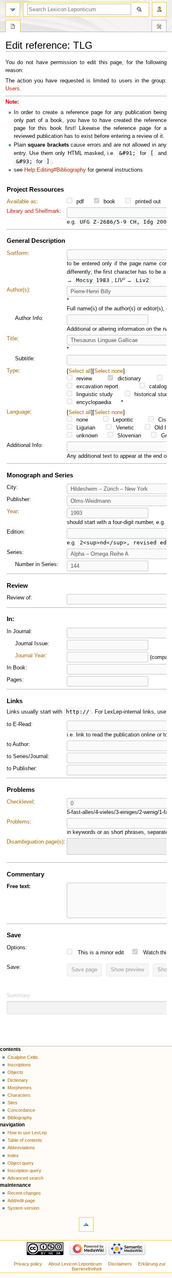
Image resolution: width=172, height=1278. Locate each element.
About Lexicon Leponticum (75, 1263)
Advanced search (25, 1178)
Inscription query (24, 1170)
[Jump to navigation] (12, 9)
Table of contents (25, 1140)
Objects (15, 1072)
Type (12, 371)
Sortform (17, 253)
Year (12, 511)
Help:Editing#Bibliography (55, 170)
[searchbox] (75, 845)
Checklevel (20, 802)
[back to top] (86, 1224)
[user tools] (159, 9)
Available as (21, 202)
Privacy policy (28, 1263)
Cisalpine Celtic (23, 1057)
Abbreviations (21, 1147)
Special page (13, 27)
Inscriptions (19, 1064)
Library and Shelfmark (33, 211)
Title (12, 339)
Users (12, 89)
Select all (79, 371)
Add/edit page (21, 1200)
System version (23, 1208)
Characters (19, 1095)
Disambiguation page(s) (35, 842)
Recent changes (24, 1193)
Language (18, 412)
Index (13, 1155)
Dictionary (18, 1080)
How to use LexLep (27, 1132)
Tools (159, 27)
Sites (13, 1102)
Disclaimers (120, 1263)
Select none (108, 371)
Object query (21, 1163)
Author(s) (18, 290)
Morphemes (20, 1087)
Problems (18, 822)
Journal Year (30, 656)
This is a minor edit (101, 953)
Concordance (21, 1110)
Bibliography (20, 1117)
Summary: (19, 995)
